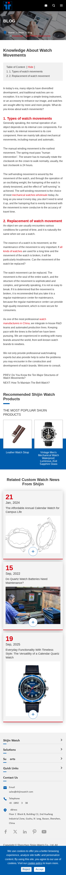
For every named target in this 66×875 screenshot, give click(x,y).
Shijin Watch (11, 740)
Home (11, 32)
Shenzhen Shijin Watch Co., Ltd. (35, 845)
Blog (30, 32)
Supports (9, 759)
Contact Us (10, 777)
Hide (30, 67)
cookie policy (35, 863)
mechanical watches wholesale (30, 195)
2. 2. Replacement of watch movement (28, 76)
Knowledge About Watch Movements (31, 36)
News (21, 32)
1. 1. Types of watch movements (24, 71)
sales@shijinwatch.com (21, 792)
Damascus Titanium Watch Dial (54, 454)
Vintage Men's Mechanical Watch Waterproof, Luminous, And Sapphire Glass (23, 458)
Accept (39, 869)
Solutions (9, 750)
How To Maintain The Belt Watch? (30, 382)
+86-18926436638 (18, 803)
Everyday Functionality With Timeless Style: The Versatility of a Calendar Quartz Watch (32, 653)
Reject (26, 869)
